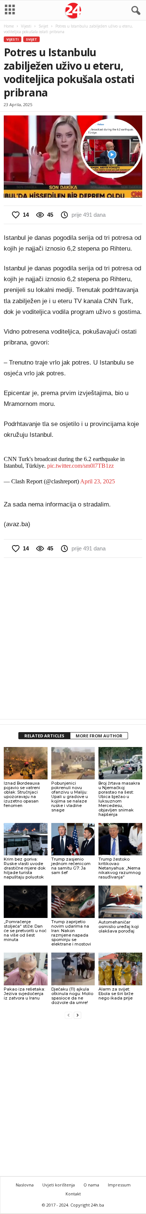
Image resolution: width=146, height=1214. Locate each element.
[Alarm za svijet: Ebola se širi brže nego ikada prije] (120, 969)
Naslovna (25, 1185)
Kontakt (73, 1193)
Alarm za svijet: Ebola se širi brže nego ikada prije (115, 993)
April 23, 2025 (97, 481)
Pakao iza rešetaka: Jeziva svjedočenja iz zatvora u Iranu (24, 993)
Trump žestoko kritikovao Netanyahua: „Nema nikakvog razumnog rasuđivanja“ (119, 868)
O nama (91, 1185)
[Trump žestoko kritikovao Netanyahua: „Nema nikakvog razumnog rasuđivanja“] (120, 839)
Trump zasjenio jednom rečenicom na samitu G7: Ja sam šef (71, 866)
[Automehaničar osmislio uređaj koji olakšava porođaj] (120, 902)
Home (9, 26)
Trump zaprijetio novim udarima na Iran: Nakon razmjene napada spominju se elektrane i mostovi (71, 933)
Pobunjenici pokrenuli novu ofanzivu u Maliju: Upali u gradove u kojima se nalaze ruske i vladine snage (69, 797)
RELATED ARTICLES (44, 735)
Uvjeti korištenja (58, 1185)
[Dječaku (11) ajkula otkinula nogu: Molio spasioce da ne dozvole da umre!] (73, 969)
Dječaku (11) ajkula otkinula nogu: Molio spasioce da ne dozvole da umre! (72, 995)
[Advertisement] (73, 638)
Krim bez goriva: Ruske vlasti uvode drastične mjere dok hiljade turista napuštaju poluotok (25, 868)
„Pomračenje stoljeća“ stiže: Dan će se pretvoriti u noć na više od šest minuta (25, 930)
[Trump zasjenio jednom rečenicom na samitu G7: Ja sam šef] (73, 839)
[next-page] (77, 1015)
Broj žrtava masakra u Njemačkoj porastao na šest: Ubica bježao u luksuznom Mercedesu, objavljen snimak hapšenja (119, 799)
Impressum (119, 1185)
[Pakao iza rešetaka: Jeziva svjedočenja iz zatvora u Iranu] (26, 969)
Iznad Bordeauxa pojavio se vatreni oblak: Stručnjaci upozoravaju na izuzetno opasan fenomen (22, 794)
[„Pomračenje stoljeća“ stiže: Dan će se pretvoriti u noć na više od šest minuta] (26, 902)
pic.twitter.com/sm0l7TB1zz (80, 466)
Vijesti (26, 26)
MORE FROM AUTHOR (99, 735)
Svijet (43, 26)
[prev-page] (68, 1015)
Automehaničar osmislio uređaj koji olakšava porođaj (118, 926)
